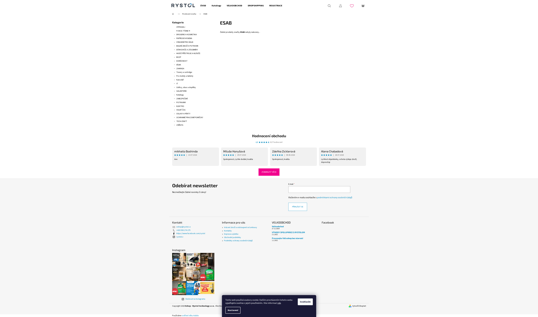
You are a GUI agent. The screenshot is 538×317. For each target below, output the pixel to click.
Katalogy (180, 94)
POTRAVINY (181, 102)
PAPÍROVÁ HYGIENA (184, 38)
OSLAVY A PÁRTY (183, 113)
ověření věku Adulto (190, 315)
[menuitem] (203, 5)
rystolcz (179, 236)
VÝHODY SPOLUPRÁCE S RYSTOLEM (288, 232)
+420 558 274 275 (183, 230)
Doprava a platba (231, 234)
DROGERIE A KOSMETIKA (186, 34)
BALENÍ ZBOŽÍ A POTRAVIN (187, 46)
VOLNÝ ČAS (181, 110)
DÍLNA (178, 64)
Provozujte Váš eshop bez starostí (287, 238)
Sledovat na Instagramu (195, 299)
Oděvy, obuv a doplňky (186, 87)
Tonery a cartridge (184, 72)
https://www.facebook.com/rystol (190, 233)
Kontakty (228, 230)
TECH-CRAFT (181, 121)
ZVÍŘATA (179, 125)
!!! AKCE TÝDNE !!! (183, 31)
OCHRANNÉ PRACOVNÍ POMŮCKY (189, 117)
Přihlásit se (297, 206)
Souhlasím (305, 301)
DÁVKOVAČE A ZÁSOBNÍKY (187, 49)
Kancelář (180, 79)
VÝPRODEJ (180, 27)
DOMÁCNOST (181, 61)
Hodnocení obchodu (269, 136)
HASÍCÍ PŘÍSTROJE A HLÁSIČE (188, 53)
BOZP (178, 57)
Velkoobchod (278, 226)
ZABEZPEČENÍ (182, 98)
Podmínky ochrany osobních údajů (238, 240)
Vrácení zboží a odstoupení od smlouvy (240, 227)
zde (279, 303)
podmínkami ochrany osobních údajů (334, 197)
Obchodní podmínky (232, 237)
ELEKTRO (180, 106)
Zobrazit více (269, 172)
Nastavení (233, 310)
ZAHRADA (180, 68)
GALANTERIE (181, 91)
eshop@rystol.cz (183, 226)
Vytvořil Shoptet (359, 306)
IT (177, 83)
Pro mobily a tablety (184, 76)
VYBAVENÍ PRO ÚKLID (184, 42)
